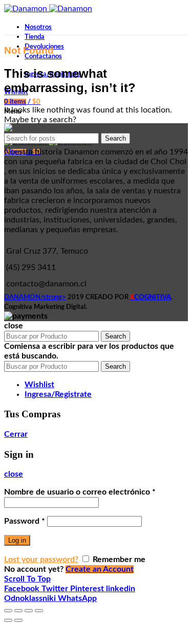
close (13, 474)
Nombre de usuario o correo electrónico (80, 492)
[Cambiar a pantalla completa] (29, 610)
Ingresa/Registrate (58, 394)
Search (115, 138)
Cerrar (16, 434)
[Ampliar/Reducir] (39, 610)
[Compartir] (18, 610)
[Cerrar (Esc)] (8, 610)
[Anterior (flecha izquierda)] (8, 620)
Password (24, 521)
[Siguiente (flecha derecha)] (18, 620)
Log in (17, 540)
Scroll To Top (27, 579)
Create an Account (100, 569)
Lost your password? (41, 559)
